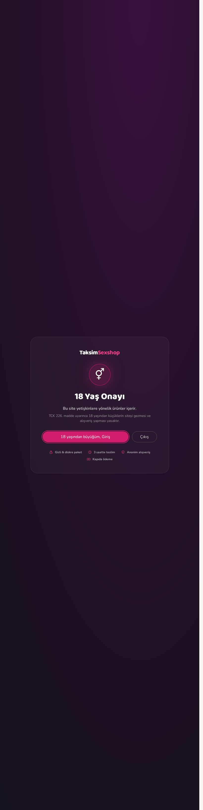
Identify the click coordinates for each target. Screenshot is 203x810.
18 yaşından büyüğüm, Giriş (85, 437)
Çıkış (144, 437)
